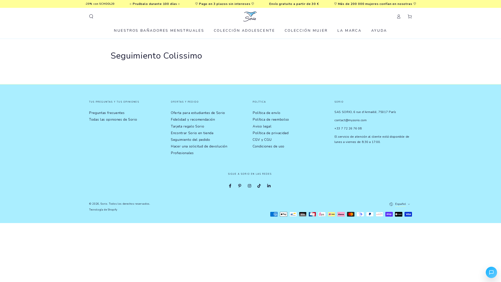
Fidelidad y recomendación (193, 119)
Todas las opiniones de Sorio (113, 119)
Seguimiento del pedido (190, 139)
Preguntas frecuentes (106, 112)
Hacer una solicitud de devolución (199, 146)
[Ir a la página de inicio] (250, 16)
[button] (91, 16)
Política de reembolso (271, 119)
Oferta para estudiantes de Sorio (198, 112)
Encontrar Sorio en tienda (192, 133)
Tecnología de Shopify (103, 210)
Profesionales (182, 153)
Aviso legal (262, 126)
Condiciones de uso (268, 146)
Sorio (103, 204)
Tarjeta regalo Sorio (187, 126)
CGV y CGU (262, 139)
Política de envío (266, 112)
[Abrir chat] (491, 272)
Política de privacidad (271, 133)
